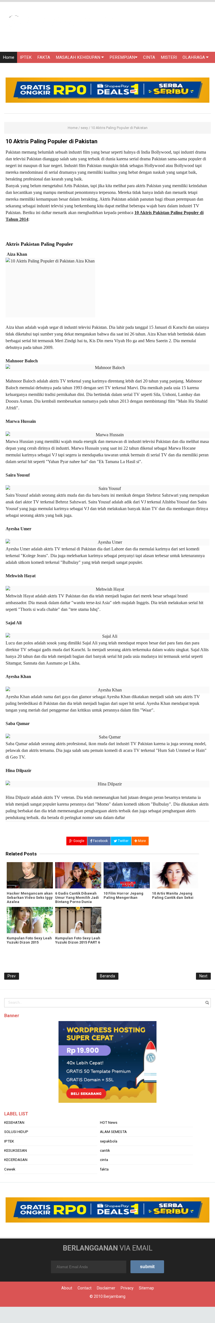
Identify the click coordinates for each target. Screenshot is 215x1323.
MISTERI (169, 57)
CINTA (149, 57)
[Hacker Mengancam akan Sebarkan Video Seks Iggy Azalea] (30, 875)
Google (78, 841)
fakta (104, 1169)
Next (203, 976)
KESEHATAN (14, 1122)
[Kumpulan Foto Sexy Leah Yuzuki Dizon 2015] (30, 920)
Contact (85, 1288)
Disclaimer (106, 1288)
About (66, 1288)
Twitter (122, 841)
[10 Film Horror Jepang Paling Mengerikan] (127, 875)
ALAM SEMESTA (113, 1131)
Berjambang (114, 1296)
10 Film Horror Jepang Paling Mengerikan (123, 895)
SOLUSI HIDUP (16, 1131)
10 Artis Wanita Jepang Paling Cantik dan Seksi (172, 895)
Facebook (100, 841)
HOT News (108, 1122)
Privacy (127, 1288)
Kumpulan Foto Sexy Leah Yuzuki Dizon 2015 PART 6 (77, 940)
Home (8, 57)
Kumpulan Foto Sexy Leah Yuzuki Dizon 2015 (29, 940)
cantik (105, 1150)
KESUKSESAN (15, 1150)
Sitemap (146, 1288)
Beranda (107, 976)
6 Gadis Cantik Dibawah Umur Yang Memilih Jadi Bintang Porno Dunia (77, 897)
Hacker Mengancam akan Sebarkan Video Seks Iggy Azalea (30, 897)
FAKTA (43, 57)
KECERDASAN (15, 1159)
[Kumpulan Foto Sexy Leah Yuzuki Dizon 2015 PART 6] (78, 920)
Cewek (9, 1169)
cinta (104, 1159)
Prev (12, 976)
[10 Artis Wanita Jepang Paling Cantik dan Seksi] (175, 875)
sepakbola (108, 1141)
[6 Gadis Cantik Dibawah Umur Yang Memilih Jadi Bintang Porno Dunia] (78, 875)
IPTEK (26, 57)
